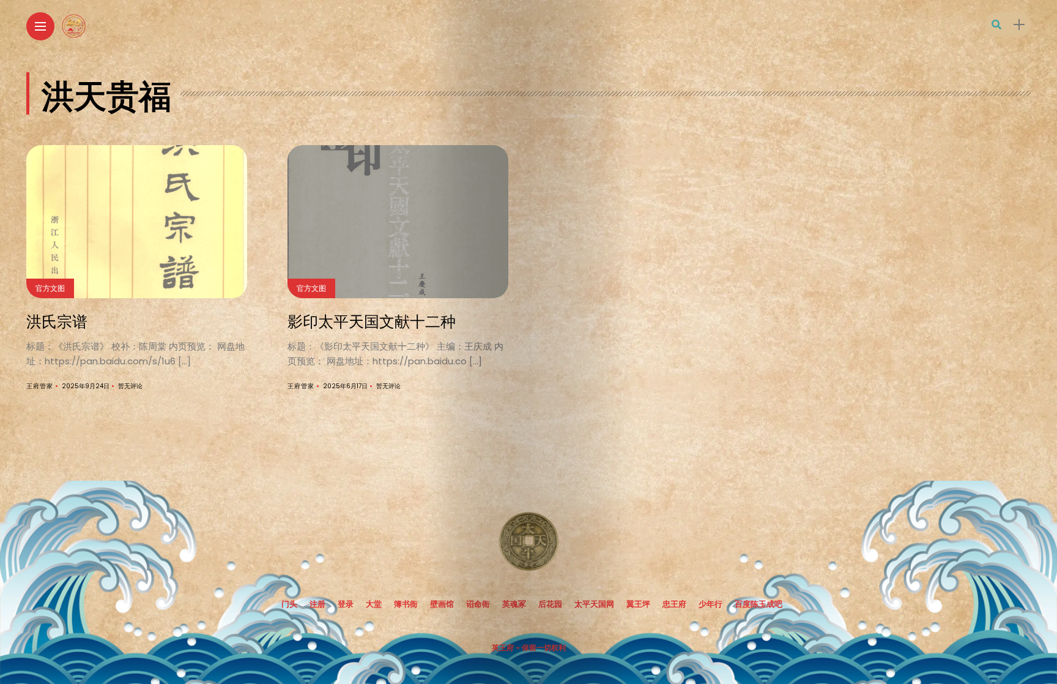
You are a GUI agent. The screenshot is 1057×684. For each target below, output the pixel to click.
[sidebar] (1019, 25)
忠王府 (674, 604)
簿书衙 (406, 604)
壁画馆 (442, 604)
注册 (317, 604)
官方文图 (50, 288)
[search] (996, 24)
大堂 (374, 604)
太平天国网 (594, 604)
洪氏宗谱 (56, 320)
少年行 (710, 604)
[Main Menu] (40, 27)
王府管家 (39, 386)
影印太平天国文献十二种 (371, 320)
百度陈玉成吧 (758, 604)
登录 (346, 604)
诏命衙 (478, 604)
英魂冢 (514, 604)
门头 (289, 604)
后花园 (550, 604)
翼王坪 (638, 604)
